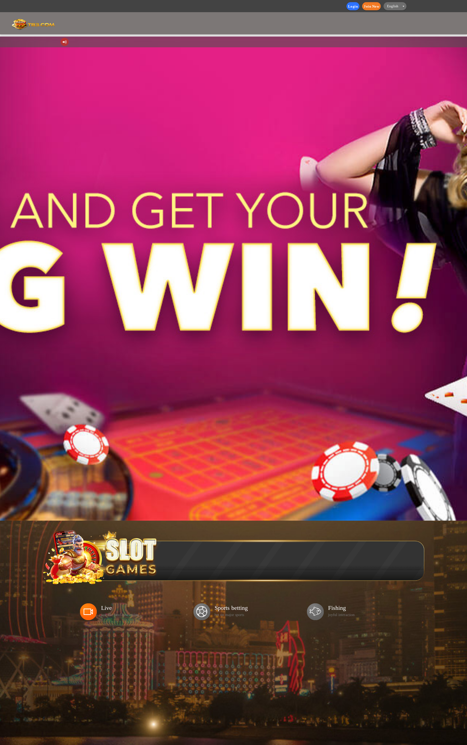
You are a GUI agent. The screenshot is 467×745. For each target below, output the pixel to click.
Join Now (371, 6)
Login (353, 6)
